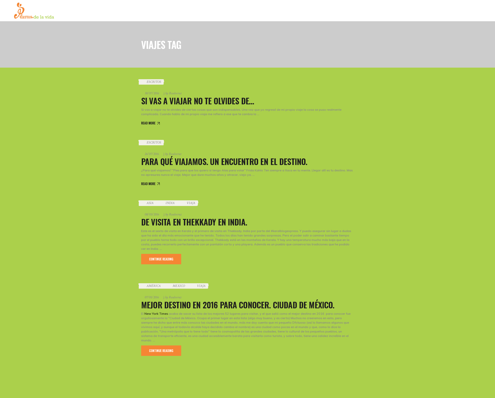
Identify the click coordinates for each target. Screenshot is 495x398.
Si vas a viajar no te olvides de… (197, 101)
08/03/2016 (152, 214)
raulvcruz (173, 93)
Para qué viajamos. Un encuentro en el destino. (224, 161)
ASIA (150, 203)
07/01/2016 (152, 297)
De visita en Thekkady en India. (194, 222)
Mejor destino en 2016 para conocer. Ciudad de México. (237, 305)
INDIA (170, 203)
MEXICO (179, 286)
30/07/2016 (152, 93)
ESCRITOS (154, 82)
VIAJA (191, 203)
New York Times (156, 314)
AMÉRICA (154, 286)
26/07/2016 (152, 154)
